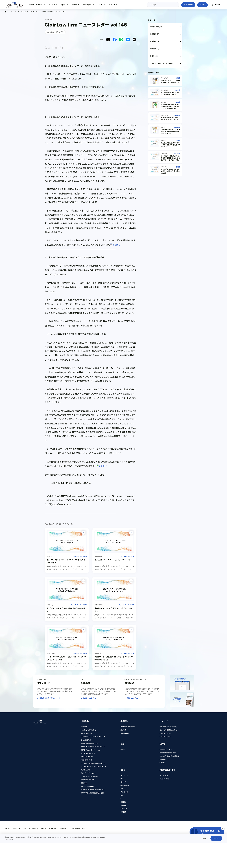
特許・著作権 (124, 792)
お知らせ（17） (154, 56)
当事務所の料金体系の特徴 (168, 727)
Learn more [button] (9, 839)
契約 (121, 789)
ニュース (112, 5)
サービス (52, 5)
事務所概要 (87, 5)
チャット (202, 5)
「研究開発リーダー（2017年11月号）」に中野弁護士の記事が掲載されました (170, 132)
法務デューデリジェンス (88, 773)
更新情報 (178, 167)
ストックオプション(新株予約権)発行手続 (93, 763)
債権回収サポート (86, 760)
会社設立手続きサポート (88, 730)
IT (121, 799)
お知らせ (178, 140)
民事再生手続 (124, 733)
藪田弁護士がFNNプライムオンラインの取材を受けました (170, 93)
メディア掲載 (177, 90)
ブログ (100, 5)
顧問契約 (84, 783)
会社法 (122, 795)
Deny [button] (205, 838)
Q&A (63, 5)
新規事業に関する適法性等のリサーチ (93, 747)
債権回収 (123, 812)
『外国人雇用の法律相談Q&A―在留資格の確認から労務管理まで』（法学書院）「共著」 (170, 106)
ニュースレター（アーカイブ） (29, 12)
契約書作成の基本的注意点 (168, 753)
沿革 (24, 828)
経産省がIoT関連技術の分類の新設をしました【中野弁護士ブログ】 (170, 171)
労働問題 (123, 802)
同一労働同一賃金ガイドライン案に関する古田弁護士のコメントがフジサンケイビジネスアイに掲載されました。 (170, 159)
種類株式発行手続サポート (89, 743)
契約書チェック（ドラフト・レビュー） (91, 750)
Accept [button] (216, 838)
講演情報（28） (155, 41)
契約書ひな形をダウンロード (49, 698)
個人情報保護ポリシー (78, 828)
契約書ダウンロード (165, 749)
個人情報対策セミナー (88, 780)
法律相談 (84, 727)
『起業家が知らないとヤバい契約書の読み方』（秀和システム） (170, 81)
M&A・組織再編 (86, 740)
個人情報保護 (124, 785)
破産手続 (123, 749)
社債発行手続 (85, 770)
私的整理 (123, 730)
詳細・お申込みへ (89, 698)
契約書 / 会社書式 (35, 5)
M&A (122, 779)
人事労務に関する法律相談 (89, 776)
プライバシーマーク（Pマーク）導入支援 (93, 737)
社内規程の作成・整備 (88, 753)
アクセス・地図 (33, 828)
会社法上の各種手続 (87, 786)
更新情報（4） (154, 49)
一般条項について (164, 759)
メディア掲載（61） (156, 27)
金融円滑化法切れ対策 (127, 727)
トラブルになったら (165, 737)
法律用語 (162, 763)
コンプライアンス (125, 776)
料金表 (74, 5)
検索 (150, 4)
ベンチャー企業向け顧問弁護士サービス (93, 767)
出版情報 (178, 78)
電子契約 (123, 782)
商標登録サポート (86, 733)
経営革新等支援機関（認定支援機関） (92, 793)
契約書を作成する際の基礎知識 (169, 756)
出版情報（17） (155, 34)
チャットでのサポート (165, 779)
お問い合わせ (188, 5)
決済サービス (124, 809)
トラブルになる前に (165, 733)
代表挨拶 (7, 828)
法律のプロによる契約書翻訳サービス (93, 790)
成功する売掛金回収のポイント (169, 730)
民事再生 (123, 805)
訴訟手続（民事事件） (87, 757)
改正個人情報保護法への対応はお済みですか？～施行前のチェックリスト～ (170, 145)
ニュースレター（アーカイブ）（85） (162, 63)
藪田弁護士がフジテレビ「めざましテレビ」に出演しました (170, 119)
